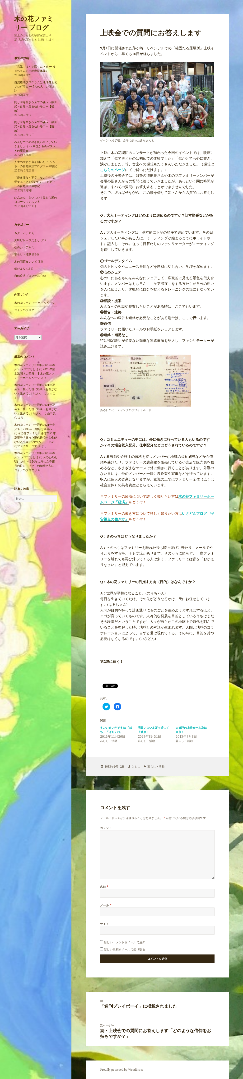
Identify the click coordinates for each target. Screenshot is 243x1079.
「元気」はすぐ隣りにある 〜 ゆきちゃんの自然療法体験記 (35, 69)
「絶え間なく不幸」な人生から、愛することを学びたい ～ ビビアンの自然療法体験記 (35, 182)
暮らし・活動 (22, 254)
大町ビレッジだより (27, 240)
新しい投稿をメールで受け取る (124, 949)
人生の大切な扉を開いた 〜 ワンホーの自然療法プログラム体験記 (35, 164)
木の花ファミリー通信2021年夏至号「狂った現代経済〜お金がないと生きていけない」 (35, 389)
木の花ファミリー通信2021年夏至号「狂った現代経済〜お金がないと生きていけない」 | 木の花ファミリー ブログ (35, 439)
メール (106, 905)
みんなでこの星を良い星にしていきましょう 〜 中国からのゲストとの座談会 (35, 146)
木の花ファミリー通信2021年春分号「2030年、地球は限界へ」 (34, 427)
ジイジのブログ (24, 310)
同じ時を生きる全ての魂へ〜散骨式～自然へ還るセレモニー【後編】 (35, 106)
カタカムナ (21, 233)
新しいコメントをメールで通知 (124, 942)
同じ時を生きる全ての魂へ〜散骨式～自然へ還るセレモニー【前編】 (35, 126)
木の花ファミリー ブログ (34, 23)
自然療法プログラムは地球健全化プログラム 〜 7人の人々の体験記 (35, 86)
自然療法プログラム (27, 276)
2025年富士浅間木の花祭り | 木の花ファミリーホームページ (34, 373)
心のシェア (21, 247)
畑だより (20, 269)
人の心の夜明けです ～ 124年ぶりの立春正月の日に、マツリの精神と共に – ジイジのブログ (35, 463)
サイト (104, 924)
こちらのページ (112, 169)
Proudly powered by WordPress (121, 1070)
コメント (106, 828)
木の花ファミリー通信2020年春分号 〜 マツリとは (34, 367)
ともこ (136, 766)
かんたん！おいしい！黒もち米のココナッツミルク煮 (35, 199)
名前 (104, 887)
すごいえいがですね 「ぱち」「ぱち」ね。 (116, 730)
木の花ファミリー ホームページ (34, 303)
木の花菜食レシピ (25, 261)
